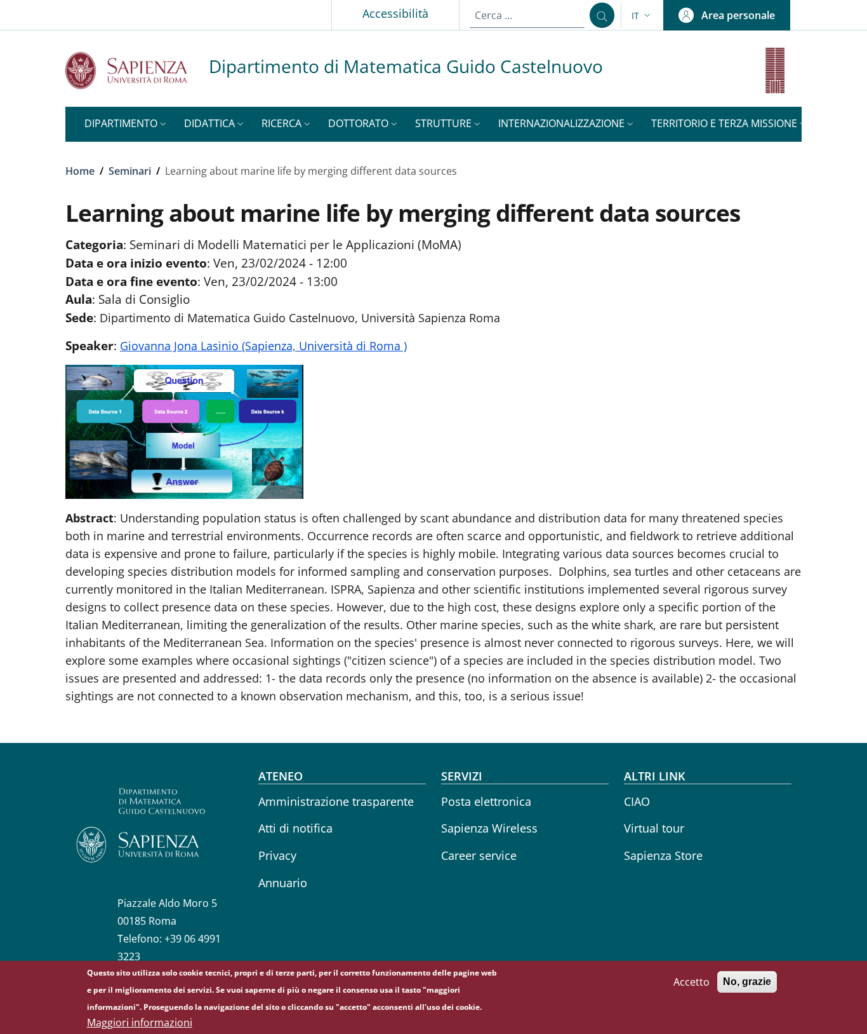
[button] (642, 15)
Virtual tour (654, 828)
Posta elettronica (486, 801)
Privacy (277, 855)
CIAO (637, 801)
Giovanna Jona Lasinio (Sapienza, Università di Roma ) (263, 345)
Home (80, 171)
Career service (479, 855)
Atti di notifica (295, 828)
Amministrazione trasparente (336, 801)
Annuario (282, 882)
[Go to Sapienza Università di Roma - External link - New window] (137, 70)
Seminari (130, 171)
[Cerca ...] (602, 15)
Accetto (691, 982)
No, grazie (747, 981)
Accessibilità (395, 13)
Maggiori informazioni (139, 1023)
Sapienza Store (663, 855)
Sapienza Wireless (489, 828)
